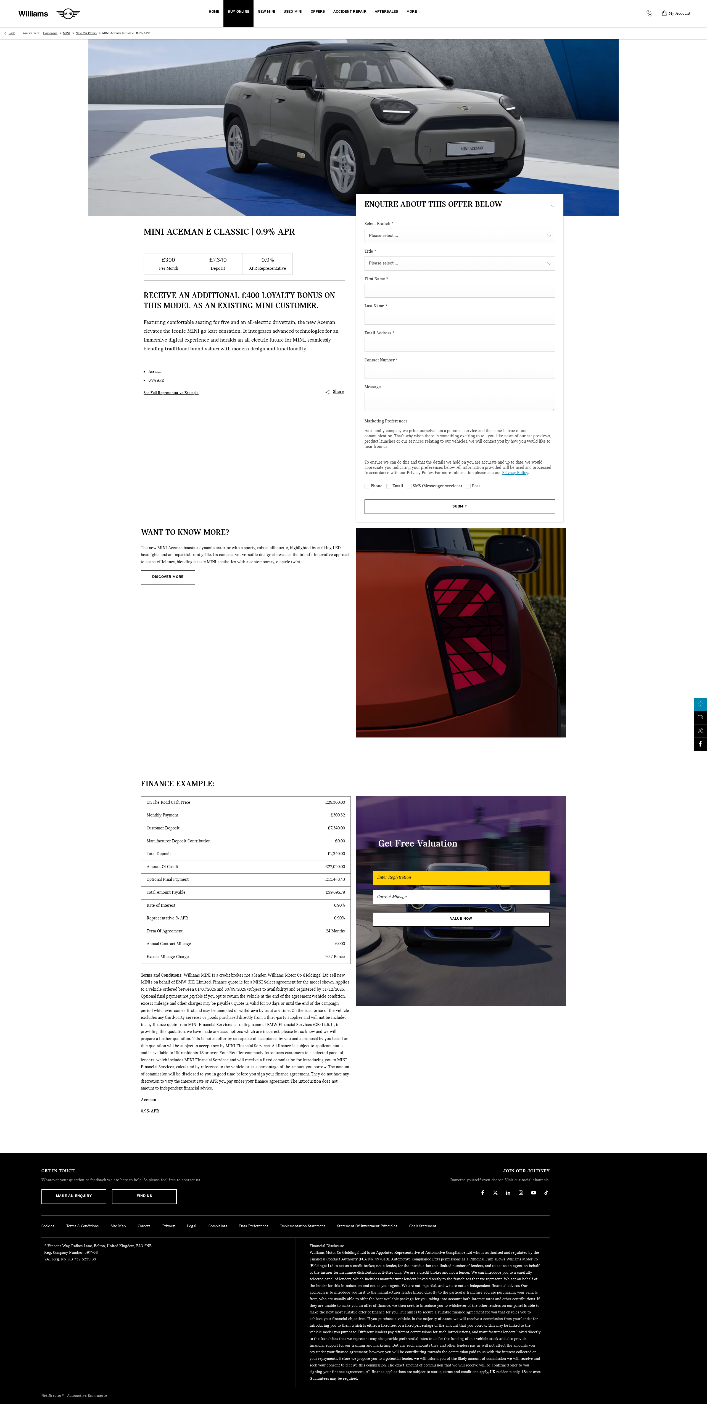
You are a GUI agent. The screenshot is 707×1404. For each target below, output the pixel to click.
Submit (459, 506)
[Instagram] (521, 1192)
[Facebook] (482, 1192)
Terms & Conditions (82, 1226)
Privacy (168, 1226)
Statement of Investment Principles (367, 1226)
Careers (144, 1226)
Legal (191, 1226)
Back (12, 33)
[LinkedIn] (508, 1192)
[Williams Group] (33, 13)
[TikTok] (546, 1192)
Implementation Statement (302, 1226)
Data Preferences (253, 1226)
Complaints (218, 1226)
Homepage (50, 33)
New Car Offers (86, 33)
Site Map (118, 1226)
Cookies (47, 1226)
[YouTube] (533, 1192)
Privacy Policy (515, 473)
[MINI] (68, 14)
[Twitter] (495, 1192)
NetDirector (51, 1396)
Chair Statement (422, 1226)
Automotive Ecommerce (87, 1396)
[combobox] (460, 236)
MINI (66, 33)
